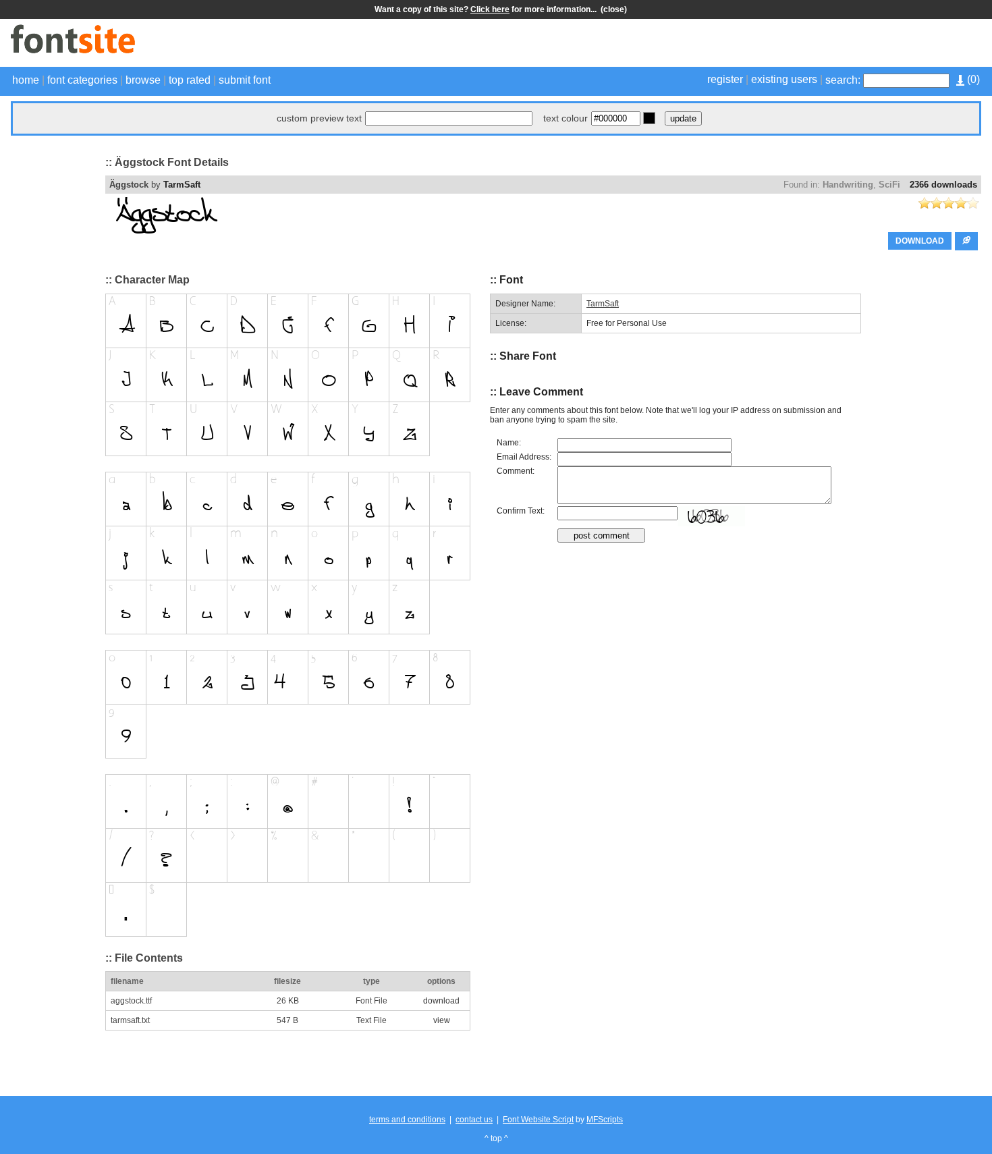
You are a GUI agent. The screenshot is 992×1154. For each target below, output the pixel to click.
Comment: (515, 471)
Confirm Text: (521, 511)
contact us (474, 1119)
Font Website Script (538, 1119)
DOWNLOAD (919, 241)
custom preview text (319, 118)
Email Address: (524, 457)
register (725, 79)
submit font (245, 80)
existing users (784, 79)
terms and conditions (407, 1119)
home (25, 80)
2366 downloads (943, 185)
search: (842, 80)
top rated (190, 80)
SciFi (889, 185)
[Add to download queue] (966, 241)
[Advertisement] (823, 44)
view (441, 1020)
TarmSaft (181, 185)
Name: (509, 442)
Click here (489, 9)
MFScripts (604, 1119)
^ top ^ (496, 1138)
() (972, 79)
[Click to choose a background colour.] (649, 118)
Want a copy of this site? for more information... (488, 9)
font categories (82, 80)
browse (143, 80)
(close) (614, 9)
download (441, 1001)
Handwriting (848, 185)
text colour (565, 118)
